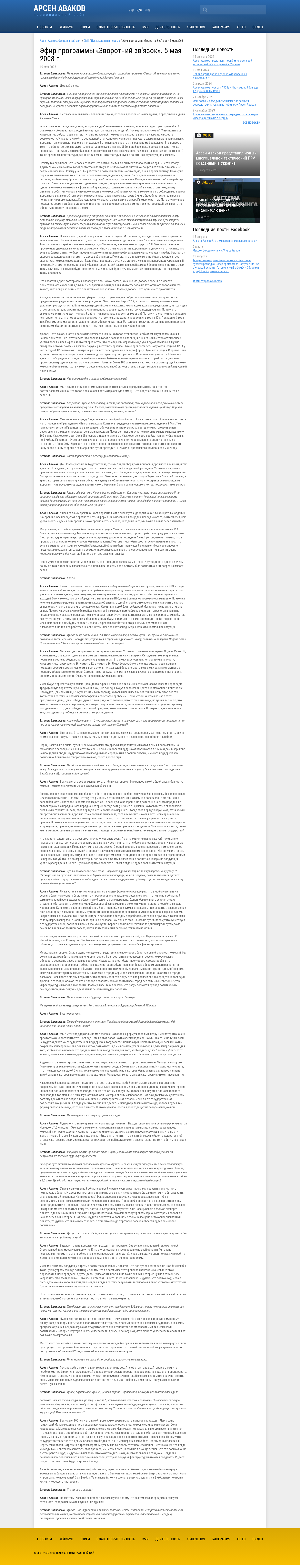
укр (131, 9)
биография (221, 27)
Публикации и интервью (105, 40)
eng (147, 9)
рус (139, 9)
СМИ (145, 27)
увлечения (196, 27)
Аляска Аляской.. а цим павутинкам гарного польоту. (225, 240)
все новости (251, 122)
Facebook (240, 229)
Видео (257, 27)
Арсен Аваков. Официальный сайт (59, 11)
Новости (44, 27)
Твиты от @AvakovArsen (207, 281)
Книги (85, 27)
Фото (241, 27)
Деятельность (167, 27)
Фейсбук (66, 27)
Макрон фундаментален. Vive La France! (216, 250)
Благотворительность (116, 27)
